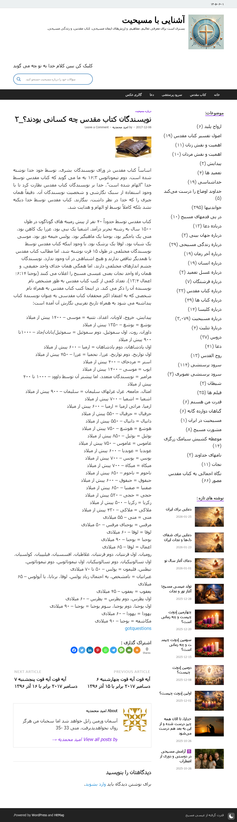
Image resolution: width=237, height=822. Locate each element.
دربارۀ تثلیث (210, 327)
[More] (137, 650)
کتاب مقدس (198, 95)
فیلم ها (214, 392)
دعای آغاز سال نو (178, 560)
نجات (216, 464)
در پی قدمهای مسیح (201, 216)
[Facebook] (74, 650)
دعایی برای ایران (178, 509)
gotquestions (138, 628)
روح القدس (211, 355)
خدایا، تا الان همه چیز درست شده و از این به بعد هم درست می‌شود (175, 725)
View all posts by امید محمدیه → (85, 739)
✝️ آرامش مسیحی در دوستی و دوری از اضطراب (175, 756)
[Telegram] (113, 650)
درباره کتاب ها (208, 299)
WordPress (39, 815)
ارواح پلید (212, 126)
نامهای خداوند (208, 455)
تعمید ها (213, 172)
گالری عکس (133, 95)
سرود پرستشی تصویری (198, 374)
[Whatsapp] (105, 650)
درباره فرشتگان (207, 281)
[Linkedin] (89, 650)
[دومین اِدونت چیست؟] (209, 668)
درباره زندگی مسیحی (200, 244)
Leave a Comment (97, 127)
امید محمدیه (120, 127)
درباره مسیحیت (143, 111)
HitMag (59, 815)
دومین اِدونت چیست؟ (181, 669)
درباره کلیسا (209, 309)
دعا (152, 95)
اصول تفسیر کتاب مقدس (197, 135)
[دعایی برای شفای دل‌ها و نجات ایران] (209, 536)
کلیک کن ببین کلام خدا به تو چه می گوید (53, 65)
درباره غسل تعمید (204, 272)
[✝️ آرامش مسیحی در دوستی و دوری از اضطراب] (209, 752)
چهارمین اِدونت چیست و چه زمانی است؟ (176, 617)
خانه (217, 95)
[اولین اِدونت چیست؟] (209, 694)
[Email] (129, 650)
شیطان (214, 383)
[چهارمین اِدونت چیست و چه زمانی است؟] (209, 613)
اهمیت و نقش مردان (201, 154)
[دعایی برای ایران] (209, 510)
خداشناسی (209, 181)
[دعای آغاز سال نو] (209, 561)
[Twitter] (81, 650)
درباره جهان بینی (205, 235)
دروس (215, 336)
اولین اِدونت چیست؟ (175, 693)
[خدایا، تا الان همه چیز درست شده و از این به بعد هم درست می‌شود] (209, 720)
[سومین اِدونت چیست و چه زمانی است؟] (209, 641)
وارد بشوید (95, 784)
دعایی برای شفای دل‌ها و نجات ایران (177, 537)
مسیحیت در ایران (204, 420)
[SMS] (121, 650)
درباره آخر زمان (207, 253)
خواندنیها (212, 207)
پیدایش (214, 163)
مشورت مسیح (207, 429)
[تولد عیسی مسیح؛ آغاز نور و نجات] (209, 587)
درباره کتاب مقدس (204, 290)
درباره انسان (209, 262)
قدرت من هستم (205, 401)
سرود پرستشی (172, 95)
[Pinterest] (97, 650)
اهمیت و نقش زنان (203, 144)
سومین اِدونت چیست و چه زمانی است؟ (176, 644)
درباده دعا (212, 225)
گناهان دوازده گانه (204, 411)
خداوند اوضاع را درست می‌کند (192, 191)
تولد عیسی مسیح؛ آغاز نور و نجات (176, 588)
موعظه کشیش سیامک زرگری (192, 438)
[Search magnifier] (19, 79)
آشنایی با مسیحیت (153, 19)
